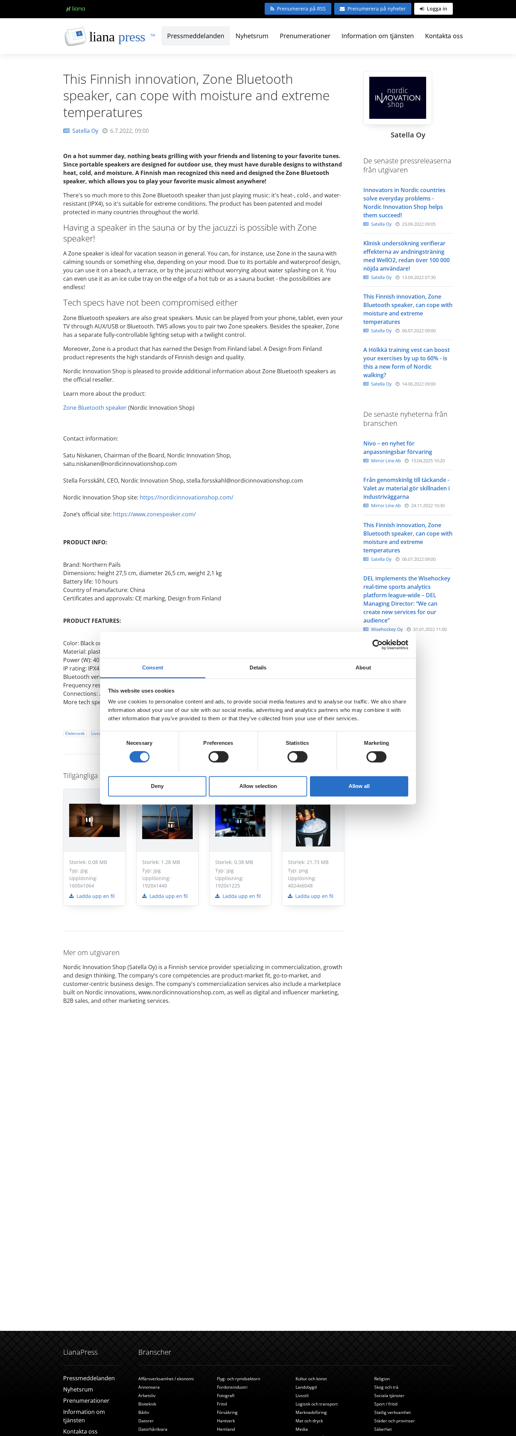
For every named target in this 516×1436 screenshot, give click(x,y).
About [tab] (363, 668)
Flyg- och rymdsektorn (238, 1379)
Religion (382, 1379)
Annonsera (149, 1387)
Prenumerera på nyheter (377, 8)
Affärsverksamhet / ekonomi (166, 1379)
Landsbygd (306, 1387)
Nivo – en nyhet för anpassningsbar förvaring (397, 448)
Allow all (359, 786)
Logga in (436, 8)
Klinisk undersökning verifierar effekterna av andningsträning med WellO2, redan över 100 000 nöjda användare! (406, 255)
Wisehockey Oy (386, 629)
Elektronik (75, 733)
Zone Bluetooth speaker (95, 407)
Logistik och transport (317, 1404)
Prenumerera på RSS (301, 8)
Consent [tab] (152, 668)
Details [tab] (258, 668)
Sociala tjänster (389, 1395)
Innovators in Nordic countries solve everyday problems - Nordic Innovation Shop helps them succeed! (404, 202)
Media (302, 1429)
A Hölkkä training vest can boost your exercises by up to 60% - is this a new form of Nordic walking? (406, 362)
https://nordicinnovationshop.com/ (187, 497)
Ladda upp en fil (95, 896)
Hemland (226, 1429)
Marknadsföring (311, 1412)
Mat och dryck (309, 1421)
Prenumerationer (305, 36)
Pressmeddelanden (195, 36)
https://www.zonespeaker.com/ (155, 514)
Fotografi (225, 1395)
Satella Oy (85, 131)
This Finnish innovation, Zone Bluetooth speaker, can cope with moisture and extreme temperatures (407, 309)
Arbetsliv (147, 1395)
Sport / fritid (385, 1404)
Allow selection (258, 786)
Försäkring (227, 1412)
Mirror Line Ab (385, 460)
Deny (157, 786)
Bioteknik (147, 1404)
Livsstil (97, 733)
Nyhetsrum (252, 36)
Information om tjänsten (378, 36)
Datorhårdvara (152, 1429)
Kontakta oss (444, 36)
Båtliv (143, 1412)
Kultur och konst (311, 1379)
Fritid (222, 1404)
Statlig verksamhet (392, 1412)
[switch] (219, 756)
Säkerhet (383, 1429)
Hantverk (226, 1421)
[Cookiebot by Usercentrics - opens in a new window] (377, 644)
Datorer (146, 1421)
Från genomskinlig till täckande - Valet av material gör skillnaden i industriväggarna (406, 488)
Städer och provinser (394, 1421)
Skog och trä (386, 1387)
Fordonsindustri (232, 1387)
